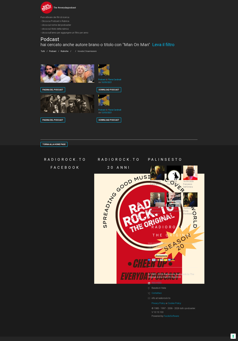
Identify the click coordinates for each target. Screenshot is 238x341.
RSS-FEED (157, 283)
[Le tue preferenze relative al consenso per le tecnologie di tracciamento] (233, 336)
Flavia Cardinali (114, 79)
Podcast (52, 51)
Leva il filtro (163, 44)
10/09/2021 (106, 82)
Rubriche (64, 51)
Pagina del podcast (52, 90)
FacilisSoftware (171, 316)
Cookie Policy (174, 303)
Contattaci (157, 293)
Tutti (43, 51)
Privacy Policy (158, 303)
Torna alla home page (54, 144)
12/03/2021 (106, 112)
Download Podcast (109, 90)
